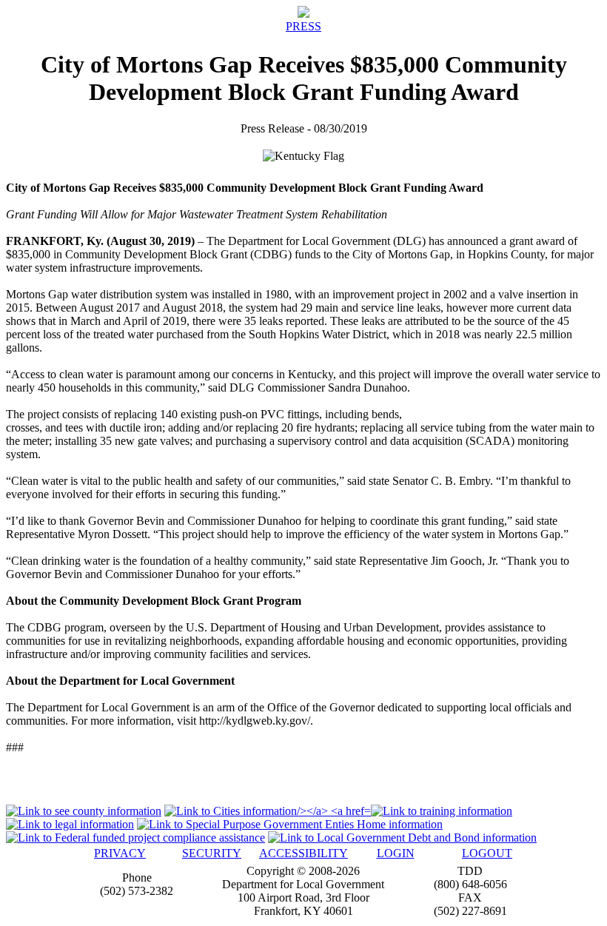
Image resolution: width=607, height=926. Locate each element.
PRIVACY (120, 853)
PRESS (303, 26)
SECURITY (211, 853)
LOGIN (396, 853)
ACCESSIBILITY (303, 853)
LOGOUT (487, 853)
